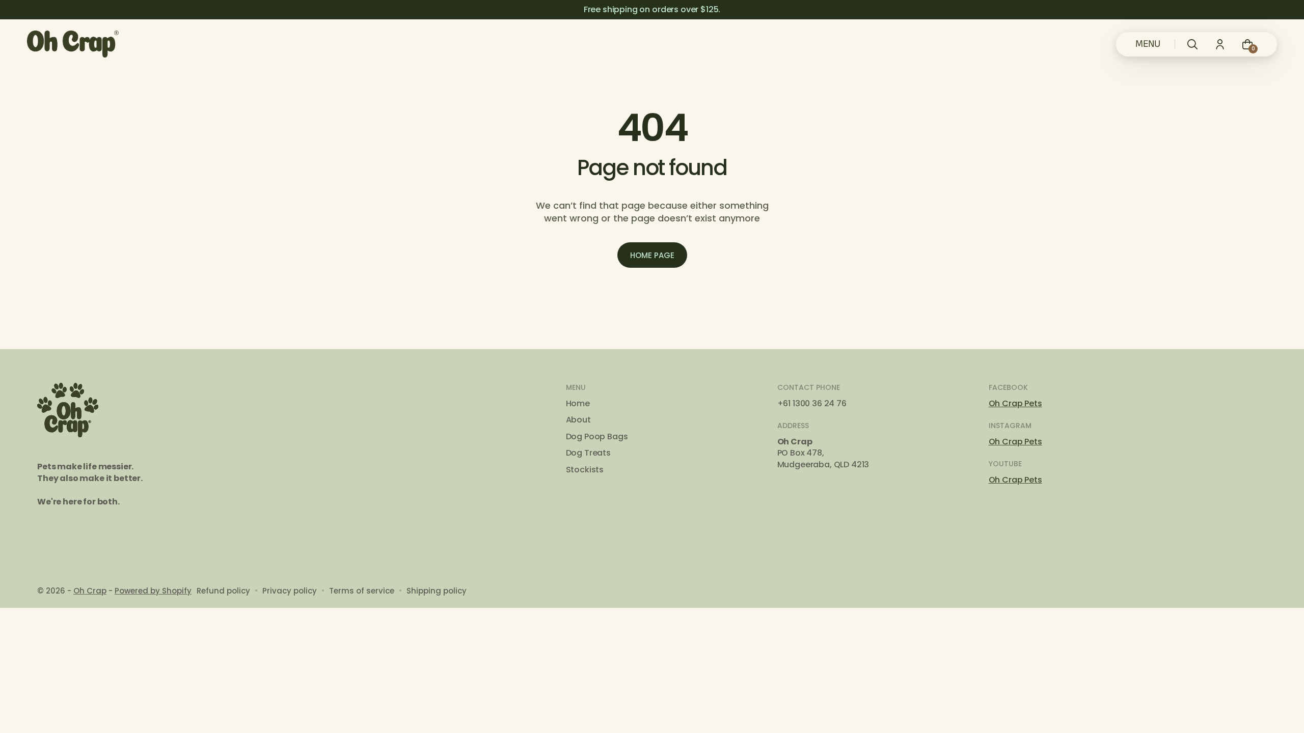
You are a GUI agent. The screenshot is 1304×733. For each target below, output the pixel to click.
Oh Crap (89, 590)
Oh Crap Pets (1015, 403)
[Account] (1220, 44)
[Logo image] (73, 44)
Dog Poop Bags (597, 436)
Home (578, 403)
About (578, 420)
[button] (1192, 44)
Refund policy (223, 590)
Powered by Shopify (153, 590)
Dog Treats (588, 453)
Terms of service (361, 590)
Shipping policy (436, 590)
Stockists (585, 469)
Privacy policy (289, 590)
